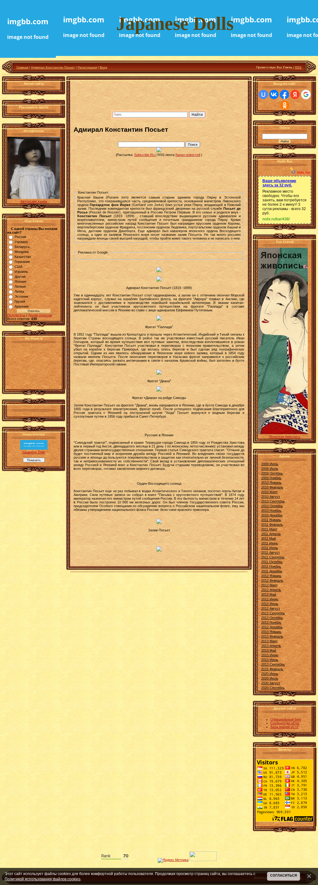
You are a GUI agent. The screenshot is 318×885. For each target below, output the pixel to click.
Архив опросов (40, 315)
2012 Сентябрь (273, 613)
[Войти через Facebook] (284, 94)
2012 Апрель (271, 590)
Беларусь (22, 247)
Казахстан (23, 257)
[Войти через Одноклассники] (284, 105)
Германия (22, 262)
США (18, 266)
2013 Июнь (269, 655)
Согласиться (283, 875)
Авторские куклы (33, 201)
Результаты (16, 315)
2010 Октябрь (272, 506)
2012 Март (269, 585)
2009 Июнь (269, 464)
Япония (20, 281)
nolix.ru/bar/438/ (276, 219)
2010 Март (269, 492)
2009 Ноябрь (271, 478)
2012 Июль (269, 604)
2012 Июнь (269, 599)
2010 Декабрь (272, 515)
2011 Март (269, 529)
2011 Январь (271, 520)
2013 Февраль (272, 636)
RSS (298, 67)
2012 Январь (271, 576)
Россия (20, 237)
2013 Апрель (271, 646)
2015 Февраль (272, 669)
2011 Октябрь (272, 562)
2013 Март (269, 641)
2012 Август (270, 608)
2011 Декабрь (271, 571)
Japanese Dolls (33, 452)
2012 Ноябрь (271, 622)
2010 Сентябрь (273, 501)
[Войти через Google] (306, 94)
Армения (22, 306)
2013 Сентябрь (273, 664)
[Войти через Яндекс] (295, 94)
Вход (103, 67)
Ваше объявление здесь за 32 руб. (279, 183)
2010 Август (270, 496)
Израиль (21, 271)
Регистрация (87, 67)
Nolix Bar (304, 172)
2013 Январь (271, 632)
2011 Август (270, 552)
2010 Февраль (272, 487)
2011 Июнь (269, 543)
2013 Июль (269, 660)
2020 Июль (269, 678)
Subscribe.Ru (145, 155)
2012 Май (268, 594)
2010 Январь (271, 482)
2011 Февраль (272, 524)
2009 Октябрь (272, 473)
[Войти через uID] (263, 94)
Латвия (20, 286)
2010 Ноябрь (271, 510)
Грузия (20, 301)
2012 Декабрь (272, 627)
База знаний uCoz (284, 727)
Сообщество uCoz (284, 723)
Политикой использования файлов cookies (42, 879)
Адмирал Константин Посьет (53, 67)
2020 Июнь (269, 674)
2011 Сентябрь (272, 557)
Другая (20, 276)
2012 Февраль (272, 580)
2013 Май (268, 650)
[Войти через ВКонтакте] (274, 94)
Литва (19, 291)
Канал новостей (187, 155)
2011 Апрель (271, 534)
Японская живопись (284, 436)
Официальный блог (285, 719)
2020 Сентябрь (273, 688)
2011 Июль (269, 548)
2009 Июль (269, 468)
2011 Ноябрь (271, 566)
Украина (21, 242)
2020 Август (270, 683)
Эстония (21, 296)
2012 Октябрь (272, 618)
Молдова (22, 252)
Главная (22, 67)
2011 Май (268, 538)
